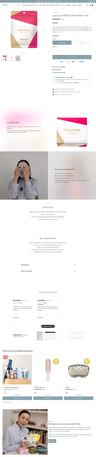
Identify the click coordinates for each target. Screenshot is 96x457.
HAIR (44, 5)
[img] (16, 300)
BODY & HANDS (50, 5)
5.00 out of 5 (24, 335)
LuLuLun (54, 12)
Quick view (17, 395)
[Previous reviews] (54, 80)
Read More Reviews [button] (48, 326)
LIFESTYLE (57, 5)
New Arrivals (17, 5)
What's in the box (48, 271)
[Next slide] (12, 323)
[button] (72, 79)
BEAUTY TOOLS (34, 5)
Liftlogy (67, 387)
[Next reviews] (90, 80)
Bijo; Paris (6, 385)
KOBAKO (36, 385)
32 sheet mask (82, 42)
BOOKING (80, 5)
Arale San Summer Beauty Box (11, 387)
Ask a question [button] (77, 337)
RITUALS (63, 5)
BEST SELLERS (26, 5)
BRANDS (69, 5)
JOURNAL (74, 5)
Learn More (55, 35)
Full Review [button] (16, 317)
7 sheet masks (62, 42)
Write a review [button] (77, 333)
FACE (41, 5)
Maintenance (48, 265)
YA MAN (66, 385)
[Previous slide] (10, 323)
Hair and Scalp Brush (40, 387)
